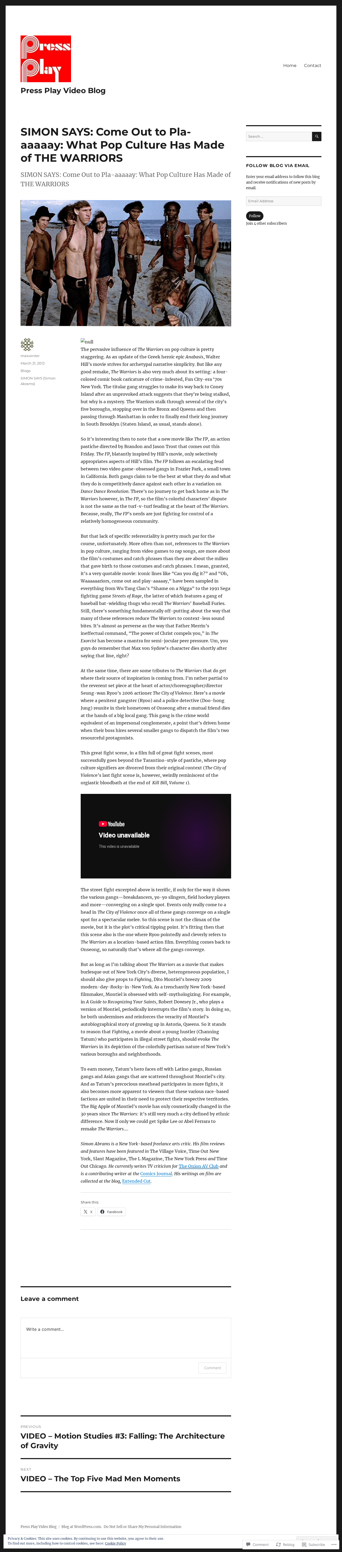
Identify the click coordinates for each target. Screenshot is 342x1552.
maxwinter (30, 356)
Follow (255, 216)
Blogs (25, 371)
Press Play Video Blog (63, 90)
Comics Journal (156, 1173)
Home (290, 65)
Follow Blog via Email (278, 165)
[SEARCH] (316, 136)
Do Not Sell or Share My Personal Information (142, 1527)
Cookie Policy (115, 1543)
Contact (312, 65)
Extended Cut (136, 1181)
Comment (212, 1367)
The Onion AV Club (199, 1166)
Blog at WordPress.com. (81, 1527)
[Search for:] (279, 136)
